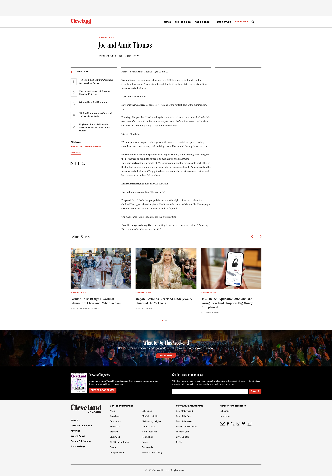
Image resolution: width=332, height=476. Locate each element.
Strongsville (147, 447)
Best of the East (183, 416)
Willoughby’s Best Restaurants (94, 102)
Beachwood (115, 421)
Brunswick (115, 437)
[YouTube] (249, 423)
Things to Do (183, 22)
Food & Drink (202, 22)
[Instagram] (238, 423)
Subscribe (241, 21)
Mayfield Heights (150, 416)
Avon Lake (115, 416)
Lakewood (147, 411)
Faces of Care (182, 431)
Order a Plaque (78, 436)
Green (113, 447)
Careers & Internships (81, 425)
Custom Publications (81, 441)
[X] (232, 423)
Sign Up (255, 391)
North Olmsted (149, 426)
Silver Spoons (182, 437)
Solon (145, 442)
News (167, 22)
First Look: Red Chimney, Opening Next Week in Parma (96, 81)
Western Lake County (152, 452)
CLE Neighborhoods (119, 442)
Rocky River (147, 437)
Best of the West (184, 421)
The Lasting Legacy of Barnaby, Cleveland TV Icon (94, 92)
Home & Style (223, 22)
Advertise (75, 430)
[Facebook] (228, 423)
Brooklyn (114, 431)
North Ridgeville (149, 431)
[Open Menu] (259, 22)
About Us (75, 420)
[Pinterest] (243, 423)
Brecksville (115, 426)
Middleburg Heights (151, 421)
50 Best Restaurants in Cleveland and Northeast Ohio (95, 115)
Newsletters (225, 416)
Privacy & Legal (78, 446)
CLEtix (179, 442)
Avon (112, 411)
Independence (117, 452)
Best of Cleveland (184, 411)
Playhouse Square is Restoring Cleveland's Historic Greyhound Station (94, 127)
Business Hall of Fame (186, 426)
